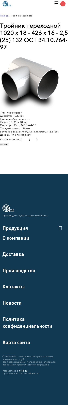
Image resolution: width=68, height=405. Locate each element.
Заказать (4, 144)
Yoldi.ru (23, 370)
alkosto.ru (33, 373)
